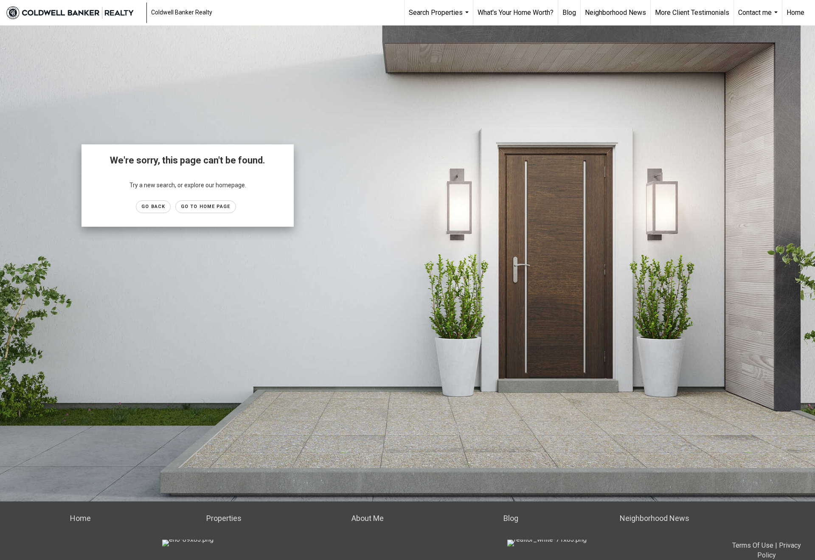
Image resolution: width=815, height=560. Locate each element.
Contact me (759, 16)
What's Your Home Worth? (516, 12)
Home (795, 12)
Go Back (153, 206)
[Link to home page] (74, 12)
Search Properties (440, 16)
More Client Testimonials (692, 12)
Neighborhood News (615, 12)
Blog (569, 12)
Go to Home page (205, 206)
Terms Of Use (752, 545)
